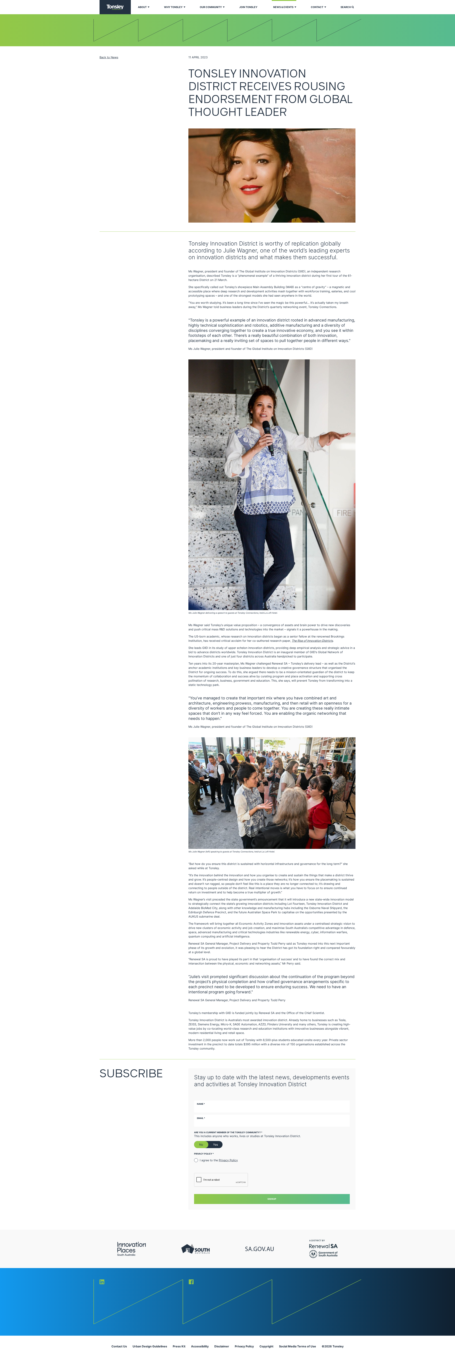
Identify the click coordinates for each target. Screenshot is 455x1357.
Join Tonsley (248, 7)
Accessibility (200, 1346)
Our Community (211, 7)
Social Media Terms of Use (297, 1346)
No (201, 1144)
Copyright (266, 1346)
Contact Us (119, 1346)
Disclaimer (221, 1346)
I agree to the (219, 1160)
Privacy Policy (228, 1160)
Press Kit (179, 1346)
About (142, 7)
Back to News (109, 57)
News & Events (283, 7)
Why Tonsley (173, 7)
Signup (271, 1199)
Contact (317, 7)
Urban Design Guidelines (150, 1346)
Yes (215, 1144)
